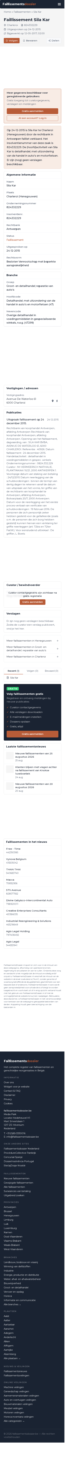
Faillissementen (22, 11)
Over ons (9, 1082)
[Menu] (59, 4)
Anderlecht (10, 1337)
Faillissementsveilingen (16, 1375)
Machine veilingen (14, 1387)
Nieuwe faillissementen (17, 1178)
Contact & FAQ (12, 1090)
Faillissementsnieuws (15, 1371)
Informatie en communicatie (20, 1300)
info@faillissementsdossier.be (22, 1136)
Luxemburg (10, 1228)
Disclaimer (9, 1095)
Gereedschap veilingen (16, 1391)
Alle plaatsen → (12, 1358)
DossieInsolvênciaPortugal (19, 1161)
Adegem (9, 1333)
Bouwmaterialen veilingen (18, 1404)
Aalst (6, 1316)
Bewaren (31, 40)
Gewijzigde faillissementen (18, 1182)
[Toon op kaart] (52, 401)
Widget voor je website (17, 1086)
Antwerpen (10, 1207)
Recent (13, 670)
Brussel (8, 1211)
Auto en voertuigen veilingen (20, 1400)
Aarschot (9, 1328)
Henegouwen (11, 1215)
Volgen (13, 40)
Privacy (8, 1099)
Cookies (8, 1103)
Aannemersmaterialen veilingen (21, 1395)
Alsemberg (10, 1354)
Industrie (9, 1270)
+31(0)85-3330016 (15, 1133)
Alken (7, 1341)
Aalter (7, 1320)
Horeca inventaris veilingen (19, 1416)
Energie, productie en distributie (21, 1275)
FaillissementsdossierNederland (21, 1148)
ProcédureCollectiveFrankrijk (20, 1152)
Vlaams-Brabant (12, 1240)
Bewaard (51, 670)
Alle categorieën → (14, 1421)
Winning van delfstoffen (17, 1266)
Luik (6, 1224)
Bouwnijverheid (12, 1283)
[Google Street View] (57, 401)
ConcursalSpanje (13, 1157)
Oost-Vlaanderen (13, 1236)
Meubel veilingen (13, 1408)
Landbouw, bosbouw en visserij (21, 1262)
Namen (8, 1232)
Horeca (8, 1296)
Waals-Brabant (12, 1245)
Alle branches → (12, 1304)
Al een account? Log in (33, 118)
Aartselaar (9, 1324)
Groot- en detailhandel (16, 1287)
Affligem (8, 1345)
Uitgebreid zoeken (14, 1195)
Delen (55, 40)
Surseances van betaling (17, 1191)
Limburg (8, 1219)
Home (7, 11)
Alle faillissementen (14, 1187)
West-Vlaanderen (13, 1249)
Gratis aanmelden (32, 111)
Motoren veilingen (14, 1412)
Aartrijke (8, 1350)
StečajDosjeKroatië (14, 1165)
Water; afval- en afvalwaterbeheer (22, 1279)
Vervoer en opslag (14, 1291)
